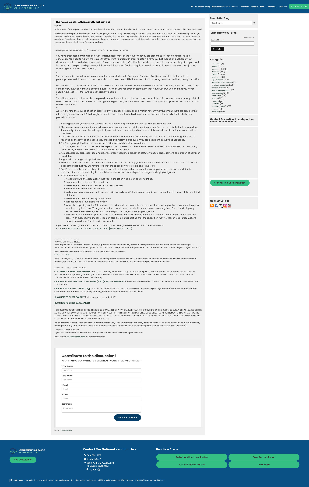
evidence (215, 77)
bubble (214, 66)
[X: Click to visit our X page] (91, 469)
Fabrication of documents (222, 82)
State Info (283, 6)
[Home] (192, 6)
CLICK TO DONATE (63, 254)
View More (264, 464)
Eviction (215, 74)
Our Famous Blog (202, 6)
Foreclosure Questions (220, 90)
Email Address (217, 40)
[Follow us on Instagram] (225, 205)
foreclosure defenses (220, 85)
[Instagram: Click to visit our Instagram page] (99, 469)
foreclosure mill (218, 88)
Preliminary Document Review (192, 457)
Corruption (216, 69)
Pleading (215, 101)
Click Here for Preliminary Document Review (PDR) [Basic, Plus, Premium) (94, 228)
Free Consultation (23, 459)
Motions (215, 98)
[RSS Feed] (212, 205)
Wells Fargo (216, 112)
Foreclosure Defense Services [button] (225, 6)
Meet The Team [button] (257, 6)
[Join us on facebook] (216, 205)
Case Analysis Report (264, 457)
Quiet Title (215, 104)
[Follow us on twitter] (221, 205)
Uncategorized (66, 430)
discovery (215, 72)
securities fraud (218, 106)
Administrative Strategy (192, 464)
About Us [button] (245, 6)
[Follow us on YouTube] (229, 205)
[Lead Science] (16, 480)
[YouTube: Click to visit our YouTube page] (94, 469)
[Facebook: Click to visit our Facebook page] (87, 469)
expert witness (217, 80)
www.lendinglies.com (75, 336)
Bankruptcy (216, 64)
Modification (216, 96)
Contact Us (271, 6)
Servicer (215, 109)
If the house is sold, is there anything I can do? (82, 22)
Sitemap (58, 480)
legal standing (217, 93)
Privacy (66, 480)
